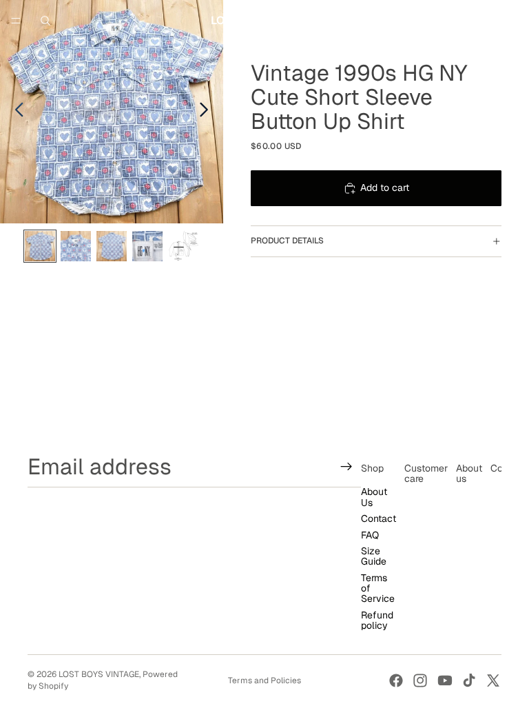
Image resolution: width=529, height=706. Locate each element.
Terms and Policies (264, 680)
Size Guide (373, 556)
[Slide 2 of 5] (76, 246)
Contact (378, 518)
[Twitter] (493, 680)
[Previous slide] (15, 112)
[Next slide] (207, 112)
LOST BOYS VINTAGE (99, 674)
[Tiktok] (469, 680)
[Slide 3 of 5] (111, 246)
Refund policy (377, 620)
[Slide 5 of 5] (183, 246)
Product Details (287, 240)
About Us (374, 497)
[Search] (45, 21)
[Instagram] (420, 680)
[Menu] (16, 21)
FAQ (370, 535)
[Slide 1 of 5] (40, 246)
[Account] (482, 21)
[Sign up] (346, 466)
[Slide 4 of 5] (147, 246)
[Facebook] (396, 680)
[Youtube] (445, 680)
